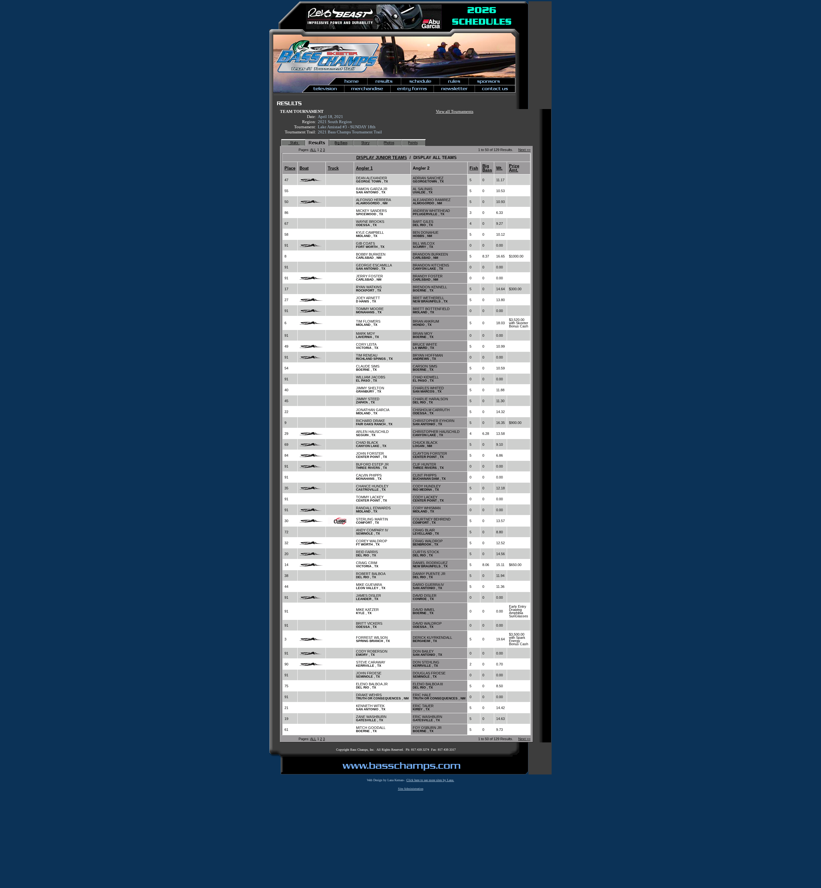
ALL (313, 150)
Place (289, 168)
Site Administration (410, 789)
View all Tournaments (454, 111)
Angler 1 (364, 168)
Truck (333, 168)
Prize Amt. (514, 168)
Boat (304, 168)
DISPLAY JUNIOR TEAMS (381, 157)
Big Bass (487, 168)
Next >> (524, 150)
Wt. (499, 168)
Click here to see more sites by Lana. (430, 780)
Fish (474, 168)
